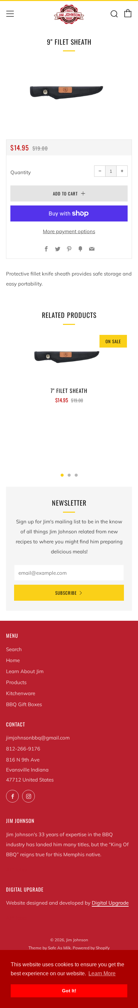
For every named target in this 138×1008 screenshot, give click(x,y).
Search (14, 649)
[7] (69, 356)
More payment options (69, 231)
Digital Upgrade (110, 903)
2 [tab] (69, 475)
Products (16, 682)
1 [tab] (62, 475)
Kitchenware (20, 693)
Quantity (20, 172)
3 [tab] (76, 475)
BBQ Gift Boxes (24, 704)
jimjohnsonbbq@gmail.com (38, 737)
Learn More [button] (102, 973)
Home (13, 660)
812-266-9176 (23, 748)
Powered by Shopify (91, 947)
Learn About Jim (25, 671)
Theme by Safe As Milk (49, 947)
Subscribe (66, 592)
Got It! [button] (69, 990)
